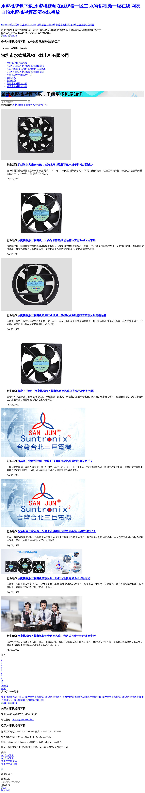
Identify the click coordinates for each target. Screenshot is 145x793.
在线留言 (80, 24)
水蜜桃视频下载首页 (17, 63)
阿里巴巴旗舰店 (9, 764)
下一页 (4, 685)
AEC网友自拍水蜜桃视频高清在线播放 (26, 69)
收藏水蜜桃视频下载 (66, 24)
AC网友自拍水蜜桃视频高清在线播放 (25, 66)
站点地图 (89, 24)
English (32, 24)
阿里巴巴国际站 (9, 761)
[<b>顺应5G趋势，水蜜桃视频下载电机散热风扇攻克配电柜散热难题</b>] (41, 385)
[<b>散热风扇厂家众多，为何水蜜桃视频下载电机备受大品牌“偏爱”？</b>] (43, 526)
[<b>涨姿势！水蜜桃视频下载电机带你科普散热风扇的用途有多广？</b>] (43, 456)
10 (2, 680)
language (5, 24)
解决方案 (11, 77)
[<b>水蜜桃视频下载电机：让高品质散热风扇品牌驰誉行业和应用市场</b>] (41, 235)
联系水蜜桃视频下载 (17, 86)
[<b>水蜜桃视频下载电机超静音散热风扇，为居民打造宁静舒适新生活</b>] (41, 631)
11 (2, 683)
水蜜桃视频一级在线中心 (19, 74)
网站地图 (5, 790)
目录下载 (50, 24)
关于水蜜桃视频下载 (17, 83)
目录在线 (41, 24)
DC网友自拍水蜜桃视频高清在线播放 (25, 72)
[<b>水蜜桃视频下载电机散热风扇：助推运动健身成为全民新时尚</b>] (41, 573)
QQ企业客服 (7, 755)
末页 (3, 688)
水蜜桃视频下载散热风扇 (24, 105)
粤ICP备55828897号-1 (23, 719)
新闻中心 (11, 80)
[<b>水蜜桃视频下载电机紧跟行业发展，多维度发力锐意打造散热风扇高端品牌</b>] (36, 310)
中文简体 (14, 24)
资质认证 (8, 700)
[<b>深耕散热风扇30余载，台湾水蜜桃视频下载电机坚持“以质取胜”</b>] (36, 159)
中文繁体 (24, 24)
